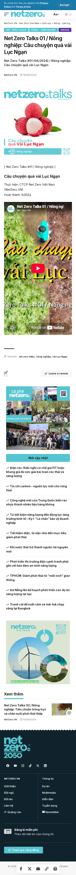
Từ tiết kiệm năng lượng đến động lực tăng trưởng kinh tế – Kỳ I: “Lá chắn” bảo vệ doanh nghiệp (37, 519)
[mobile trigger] (7, 14)
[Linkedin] (45, 765)
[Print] (55, 868)
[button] (38, 458)
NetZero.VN (10, 75)
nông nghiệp (43, 356)
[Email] (38, 868)
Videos (65, 30)
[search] (48, 14)
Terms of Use (23, 6)
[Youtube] (15, 765)
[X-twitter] (37, 765)
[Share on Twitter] (29, 868)
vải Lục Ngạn (59, 356)
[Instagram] (22, 765)
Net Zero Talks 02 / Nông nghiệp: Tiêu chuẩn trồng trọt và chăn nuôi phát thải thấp (25, 709)
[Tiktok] (30, 765)
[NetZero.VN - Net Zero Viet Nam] (28, 14)
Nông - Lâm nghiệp (43, 30)
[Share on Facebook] (21, 868)
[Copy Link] (46, 868)
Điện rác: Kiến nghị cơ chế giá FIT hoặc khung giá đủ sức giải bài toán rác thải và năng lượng (35, 472)
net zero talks (27, 356)
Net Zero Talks (16, 30)
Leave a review (58, 373)
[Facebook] (7, 765)
